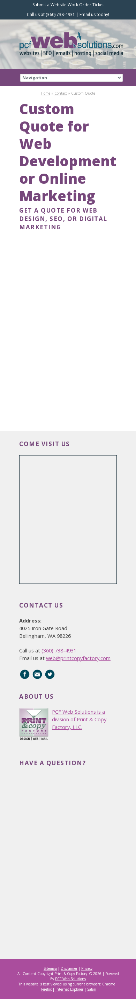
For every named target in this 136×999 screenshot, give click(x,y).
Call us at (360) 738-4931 (51, 14)
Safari (91, 989)
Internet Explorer (69, 989)
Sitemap (50, 968)
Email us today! (94, 14)
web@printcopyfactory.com (78, 658)
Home (45, 93)
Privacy (86, 968)
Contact (60, 93)
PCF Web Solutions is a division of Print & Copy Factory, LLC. (79, 719)
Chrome (108, 984)
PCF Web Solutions (70, 978)
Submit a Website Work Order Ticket (68, 5)
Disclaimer (69, 968)
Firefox (46, 989)
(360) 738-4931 (58, 650)
